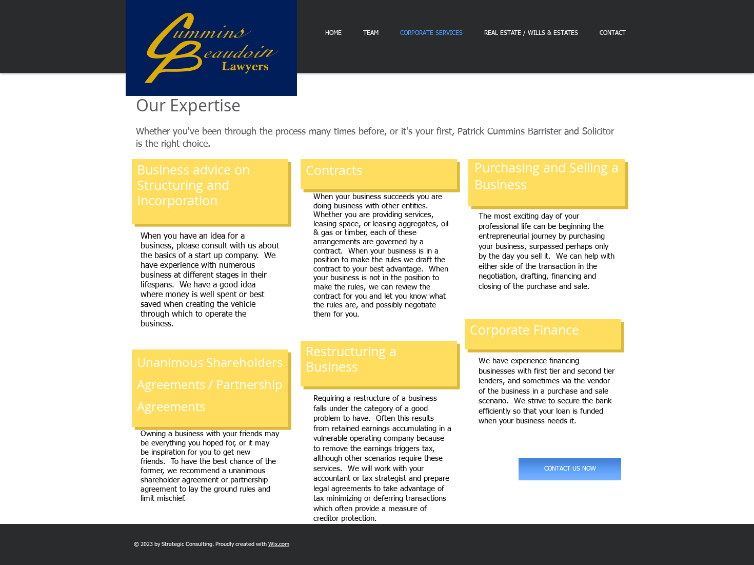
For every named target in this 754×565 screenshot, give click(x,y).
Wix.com (278, 544)
